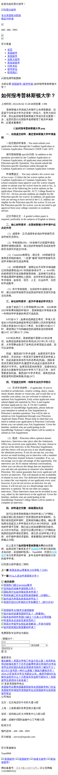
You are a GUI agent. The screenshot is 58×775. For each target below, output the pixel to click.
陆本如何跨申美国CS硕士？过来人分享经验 (27, 617)
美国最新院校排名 (26, 687)
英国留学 (12, 56)
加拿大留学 (13, 59)
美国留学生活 (28, 690)
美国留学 (12, 53)
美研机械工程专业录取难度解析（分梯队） (27, 595)
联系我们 (12, 72)
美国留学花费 (8, 687)
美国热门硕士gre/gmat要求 (18, 585)
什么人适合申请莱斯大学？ (24, 575)
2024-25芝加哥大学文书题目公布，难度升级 (25, 673)
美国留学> (17, 84)
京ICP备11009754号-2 (27, 768)
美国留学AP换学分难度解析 (19, 610)
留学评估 (12, 69)
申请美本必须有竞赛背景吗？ (20, 620)
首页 (9, 49)
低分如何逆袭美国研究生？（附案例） (25, 613)
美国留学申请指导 (11, 690)
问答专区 (12, 66)
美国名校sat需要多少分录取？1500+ (28, 570)
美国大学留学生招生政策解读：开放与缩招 (27, 624)
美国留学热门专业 (46, 687)
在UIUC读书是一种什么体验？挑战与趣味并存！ (27, 670)
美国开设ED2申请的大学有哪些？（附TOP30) (29, 602)
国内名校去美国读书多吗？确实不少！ (35, 667)
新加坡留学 (13, 62)
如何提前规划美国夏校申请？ (20, 627)
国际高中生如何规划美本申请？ (21, 592)
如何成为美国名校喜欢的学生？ (21, 598)
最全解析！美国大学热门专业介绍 (19, 660)
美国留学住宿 (43, 690)
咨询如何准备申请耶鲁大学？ (20, 588)
